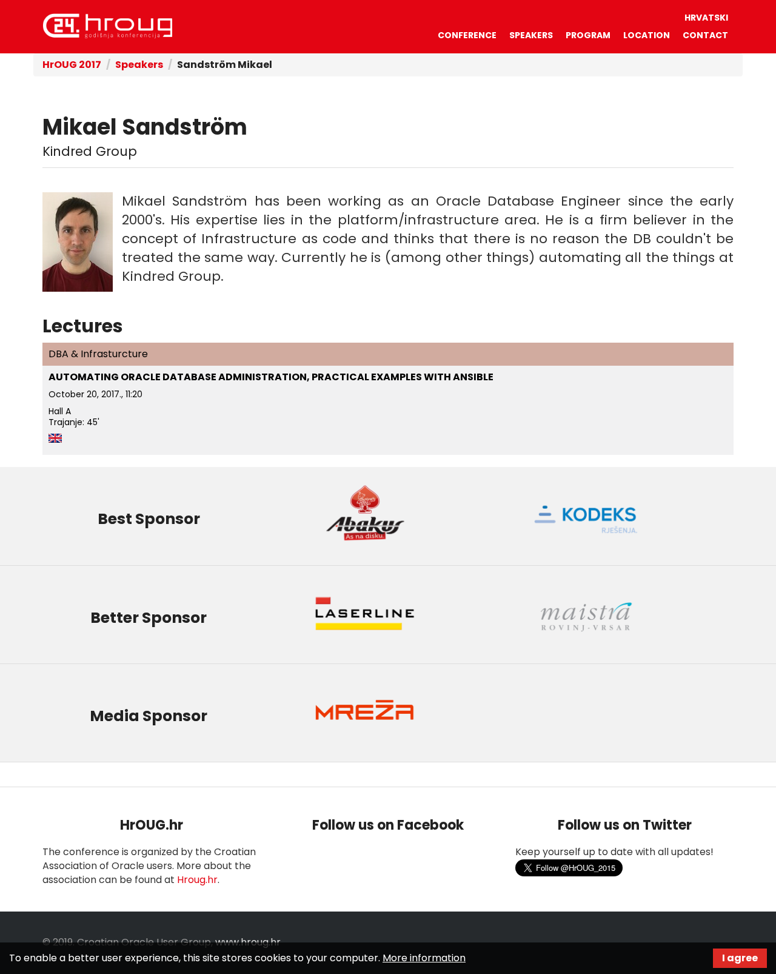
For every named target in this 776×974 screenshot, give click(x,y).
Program (588, 35)
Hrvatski (706, 18)
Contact (705, 35)
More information (424, 958)
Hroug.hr (197, 880)
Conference (467, 35)
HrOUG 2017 (71, 65)
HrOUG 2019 (107, 26)
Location (646, 35)
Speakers (531, 35)
